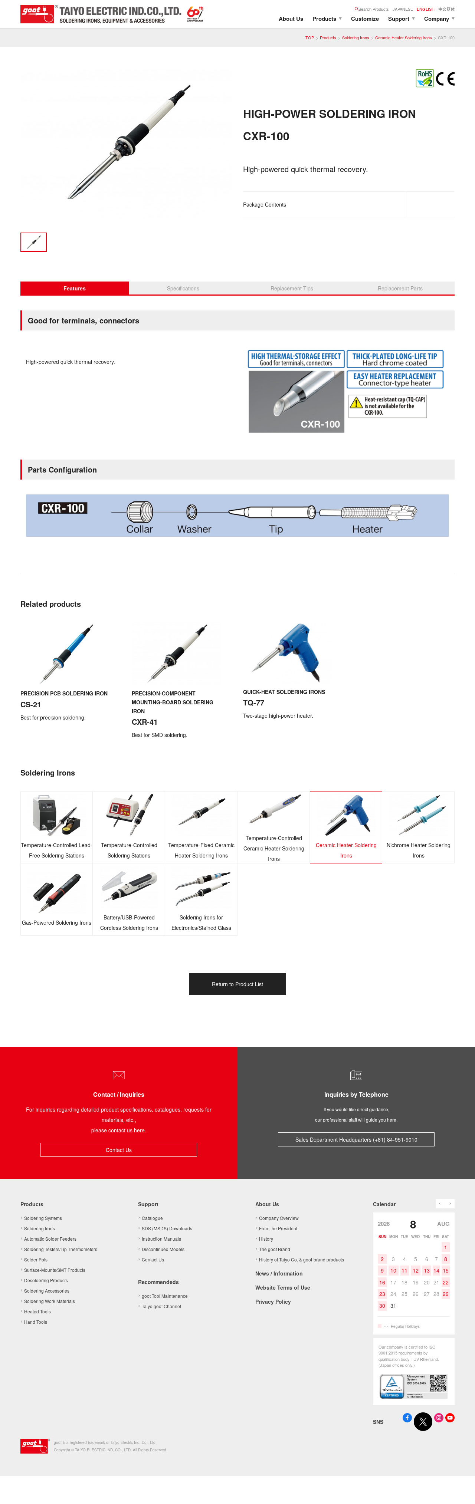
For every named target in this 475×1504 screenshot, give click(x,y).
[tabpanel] (126, 145)
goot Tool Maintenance (165, 1296)
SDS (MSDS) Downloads (167, 1228)
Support (398, 18)
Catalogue (152, 1218)
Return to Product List (237, 984)
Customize (365, 18)
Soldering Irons (355, 37)
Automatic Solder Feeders (50, 1238)
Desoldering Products (46, 1280)
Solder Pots (36, 1259)
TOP (309, 37)
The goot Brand (274, 1249)
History (266, 1238)
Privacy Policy (273, 1301)
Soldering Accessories (46, 1290)
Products (324, 18)
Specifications (183, 288)
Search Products (373, 9)
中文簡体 (446, 9)
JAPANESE (403, 9)
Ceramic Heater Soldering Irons (403, 37)
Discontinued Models (163, 1249)
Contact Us (119, 1149)
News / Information (279, 1273)
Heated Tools (37, 1311)
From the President (278, 1228)
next (450, 1203)
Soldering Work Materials (49, 1301)
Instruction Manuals (161, 1238)
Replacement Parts (400, 288)
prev (440, 1203)
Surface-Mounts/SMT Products (54, 1270)
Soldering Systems (43, 1218)
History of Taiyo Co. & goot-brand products (301, 1259)
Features (74, 288)
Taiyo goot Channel (161, 1306)
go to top (460, 1489)
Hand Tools (35, 1322)
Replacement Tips (292, 288)
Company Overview (279, 1218)
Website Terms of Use (282, 1287)
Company (436, 18)
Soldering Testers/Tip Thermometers (60, 1249)
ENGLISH (426, 9)
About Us (291, 18)
